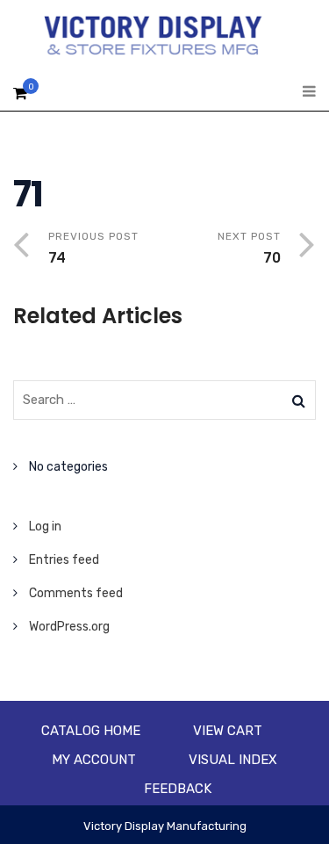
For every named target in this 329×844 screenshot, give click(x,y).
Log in (45, 526)
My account (94, 760)
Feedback (177, 789)
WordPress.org (69, 626)
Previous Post (93, 248)
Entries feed (64, 559)
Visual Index (233, 760)
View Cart (227, 731)
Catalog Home (90, 731)
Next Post (249, 248)
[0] (20, 98)
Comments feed (76, 593)
